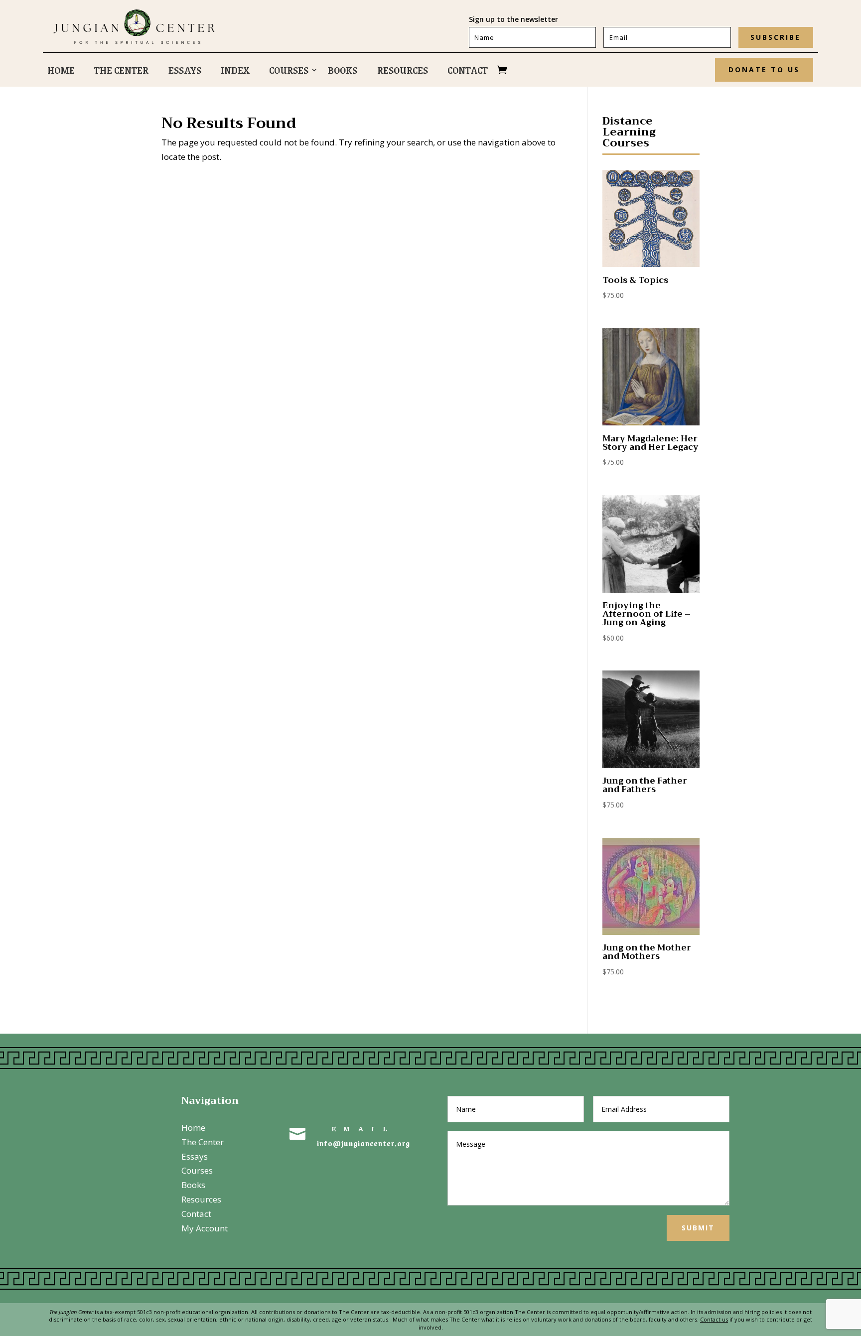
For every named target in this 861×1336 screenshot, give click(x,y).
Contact (467, 71)
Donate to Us (764, 69)
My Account (204, 1228)
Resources (402, 71)
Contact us (714, 1319)
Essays (184, 71)
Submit (698, 1227)
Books (342, 71)
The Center (121, 71)
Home (61, 71)
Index (235, 71)
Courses (288, 71)
